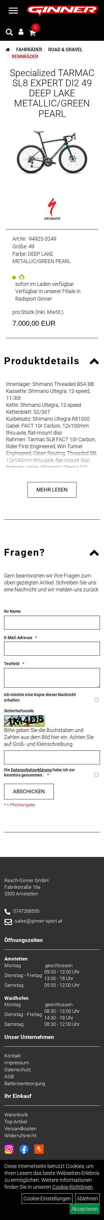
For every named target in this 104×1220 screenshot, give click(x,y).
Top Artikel (15, 1122)
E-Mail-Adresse (18, 637)
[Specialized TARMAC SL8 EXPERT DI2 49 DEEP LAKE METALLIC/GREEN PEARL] (52, 152)
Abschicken (29, 791)
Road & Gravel (65, 49)
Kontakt (12, 1056)
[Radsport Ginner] (62, 11)
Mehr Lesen (52, 490)
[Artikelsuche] (9, 33)
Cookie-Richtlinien (72, 1187)
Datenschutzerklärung (31, 770)
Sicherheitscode (19, 711)
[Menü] (13, 11)
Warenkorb (16, 1115)
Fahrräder (29, 49)
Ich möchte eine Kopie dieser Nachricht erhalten (40, 697)
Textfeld (11, 663)
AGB (9, 1076)
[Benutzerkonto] (20, 31)
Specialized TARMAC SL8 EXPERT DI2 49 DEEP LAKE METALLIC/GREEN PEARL (52, 93)
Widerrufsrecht (20, 1135)
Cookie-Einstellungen (47, 1198)
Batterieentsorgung (24, 1083)
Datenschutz (17, 1069)
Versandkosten (20, 1128)
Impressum (16, 1063)
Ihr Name (12, 611)
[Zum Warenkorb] (32, 33)
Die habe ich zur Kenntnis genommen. (39, 773)
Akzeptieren (84, 1209)
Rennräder (25, 56)
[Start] (8, 49)
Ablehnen (87, 1198)
